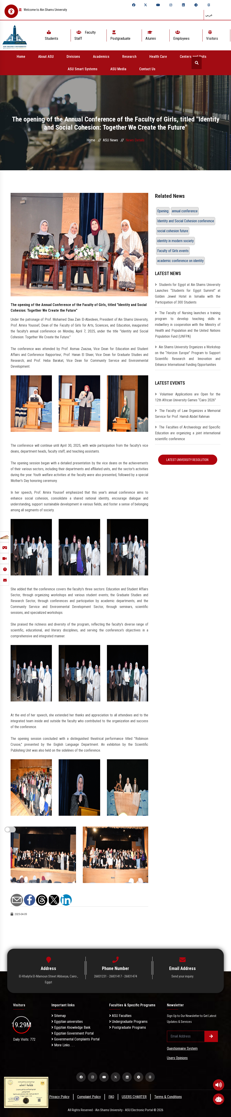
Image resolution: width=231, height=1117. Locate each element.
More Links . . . (63, 1045)
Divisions (73, 56)
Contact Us (147, 69)
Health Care (158, 56)
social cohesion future (172, 231)
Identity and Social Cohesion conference (185, 221)
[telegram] (196, 5)
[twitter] (145, 5)
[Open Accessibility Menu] (11, 11)
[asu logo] (15, 35)
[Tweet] (54, 899)
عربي (209, 15)
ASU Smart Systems (82, 69)
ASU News (110, 140)
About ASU (46, 56)
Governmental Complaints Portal (76, 1039)
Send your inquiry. (182, 976)
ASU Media (118, 69)
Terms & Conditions (168, 1097)
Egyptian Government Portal (73, 1033)
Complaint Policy (89, 1097)
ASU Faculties (121, 1016)
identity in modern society (175, 241)
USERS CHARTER (134, 1097)
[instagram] (171, 5)
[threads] (209, 5)
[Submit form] (211, 1036)
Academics (101, 56)
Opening (163, 211)
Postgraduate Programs (128, 1027)
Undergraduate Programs (129, 1021)
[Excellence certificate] (26, 1092)
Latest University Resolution (187, 460)
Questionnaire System (182, 1048)
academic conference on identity (180, 261)
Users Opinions (177, 1058)
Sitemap (59, 1016)
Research (129, 56)
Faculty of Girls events (173, 251)
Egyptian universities (68, 1021)
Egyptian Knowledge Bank (71, 1027)
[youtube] (158, 5)
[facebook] (134, 5)
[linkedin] (183, 5)
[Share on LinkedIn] (66, 899)
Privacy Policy (59, 1097)
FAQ (111, 1097)
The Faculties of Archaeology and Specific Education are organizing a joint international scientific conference (187, 433)
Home (21, 56)
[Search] (197, 63)
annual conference (185, 211)
